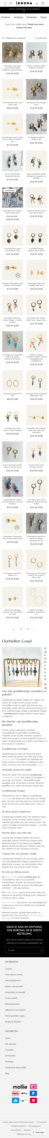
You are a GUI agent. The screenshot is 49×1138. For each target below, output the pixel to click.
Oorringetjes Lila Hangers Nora (36, 104)
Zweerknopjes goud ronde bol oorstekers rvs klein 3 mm (12, 139)
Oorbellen (5, 17)
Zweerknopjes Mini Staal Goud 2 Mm (12, 104)
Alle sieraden (10, 1044)
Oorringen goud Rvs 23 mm (12, 395)
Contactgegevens (34, 1126)
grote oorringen (9, 759)
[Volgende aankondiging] (44, 10)
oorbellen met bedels (11, 777)
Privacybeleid (41, 1122)
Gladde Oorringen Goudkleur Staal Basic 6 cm (36, 612)
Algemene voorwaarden (15, 1010)
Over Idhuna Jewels (13, 974)
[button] (5, 3)
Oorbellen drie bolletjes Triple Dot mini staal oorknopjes (36, 430)
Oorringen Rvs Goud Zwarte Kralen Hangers (12, 429)
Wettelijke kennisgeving (26, 1134)
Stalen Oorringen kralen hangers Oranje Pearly (12, 466)
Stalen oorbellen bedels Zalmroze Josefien (36, 67)
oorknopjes (7, 798)
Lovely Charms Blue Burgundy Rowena (12, 175)
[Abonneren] (41, 950)
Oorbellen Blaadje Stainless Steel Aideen (36, 250)
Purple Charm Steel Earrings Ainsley (36, 466)
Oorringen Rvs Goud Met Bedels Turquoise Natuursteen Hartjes (12, 357)
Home (7, 1038)
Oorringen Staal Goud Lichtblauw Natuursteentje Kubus (36, 502)
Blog (7, 1073)
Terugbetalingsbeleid (18, 1126)
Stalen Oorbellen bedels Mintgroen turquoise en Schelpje (36, 176)
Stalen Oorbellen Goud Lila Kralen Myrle (36, 212)
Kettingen (18, 17)
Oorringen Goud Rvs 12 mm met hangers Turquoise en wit (36, 538)
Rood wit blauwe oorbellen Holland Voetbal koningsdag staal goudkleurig (36, 358)
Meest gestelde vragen (15, 1016)
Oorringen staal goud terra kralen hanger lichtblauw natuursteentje (12, 68)
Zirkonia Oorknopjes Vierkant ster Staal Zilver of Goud (13, 612)
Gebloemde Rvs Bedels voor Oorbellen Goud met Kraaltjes (12, 502)
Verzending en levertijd (15, 992)
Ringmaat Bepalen (13, 1022)
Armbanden (32, 17)
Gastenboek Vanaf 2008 (15, 1067)
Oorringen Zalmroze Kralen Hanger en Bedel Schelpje (12, 320)
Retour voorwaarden (14, 986)
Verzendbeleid (16, 1130)
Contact (8, 969)
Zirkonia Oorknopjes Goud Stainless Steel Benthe (12, 284)
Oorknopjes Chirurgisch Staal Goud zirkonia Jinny (12, 537)
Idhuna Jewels (11, 877)
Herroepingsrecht (13, 980)
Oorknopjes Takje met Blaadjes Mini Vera (36, 284)
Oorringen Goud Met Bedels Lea (12, 574)
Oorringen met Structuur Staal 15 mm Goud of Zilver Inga (36, 575)
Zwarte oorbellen (9, 902)
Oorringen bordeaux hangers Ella (36, 138)
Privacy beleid (11, 998)
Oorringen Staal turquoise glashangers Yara (36, 395)
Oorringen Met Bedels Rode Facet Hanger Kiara (36, 319)
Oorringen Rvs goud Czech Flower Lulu (13, 250)
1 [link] (14, 629)
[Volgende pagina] (35, 629)
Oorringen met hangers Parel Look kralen (12, 212)
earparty (40, 765)
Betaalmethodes (12, 1004)
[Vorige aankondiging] (5, 10)
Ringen (44, 17)
